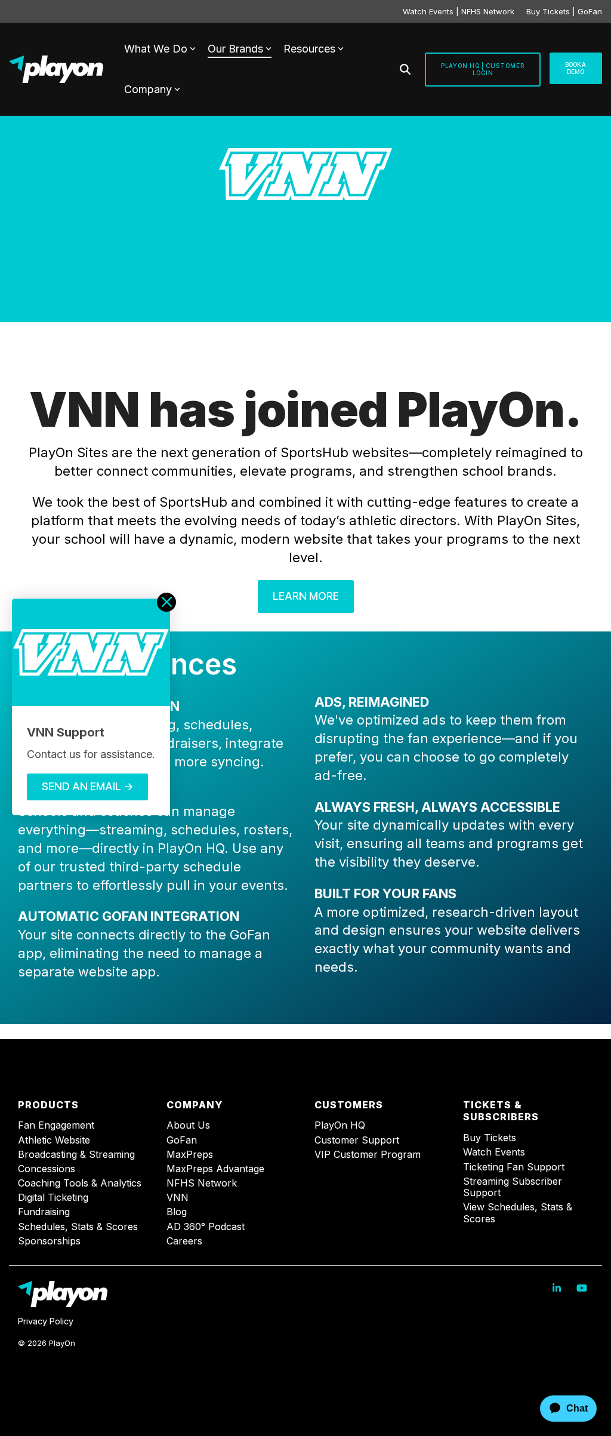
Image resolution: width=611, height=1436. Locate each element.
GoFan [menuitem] (181, 1140)
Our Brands (235, 48)
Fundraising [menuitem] (44, 1212)
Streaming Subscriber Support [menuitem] (514, 1187)
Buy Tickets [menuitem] (489, 1138)
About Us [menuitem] (188, 1125)
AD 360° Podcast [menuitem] (205, 1226)
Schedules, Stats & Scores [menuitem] (78, 1226)
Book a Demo (576, 68)
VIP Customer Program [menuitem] (367, 1154)
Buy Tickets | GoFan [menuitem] (564, 11)
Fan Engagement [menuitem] (56, 1125)
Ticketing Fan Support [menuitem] (513, 1167)
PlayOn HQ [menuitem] (339, 1125)
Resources (309, 48)
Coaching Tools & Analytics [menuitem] (79, 1183)
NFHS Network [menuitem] (201, 1183)
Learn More (306, 596)
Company (148, 89)
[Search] (405, 70)
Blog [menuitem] (176, 1212)
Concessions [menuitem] (46, 1169)
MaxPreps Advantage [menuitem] (215, 1169)
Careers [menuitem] (184, 1241)
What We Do (155, 48)
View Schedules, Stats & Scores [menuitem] (519, 1213)
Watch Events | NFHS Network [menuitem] (458, 11)
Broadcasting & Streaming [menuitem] (76, 1154)
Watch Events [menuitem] (494, 1152)
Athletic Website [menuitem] (54, 1140)
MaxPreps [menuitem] (189, 1154)
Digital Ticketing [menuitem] (53, 1197)
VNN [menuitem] (177, 1197)
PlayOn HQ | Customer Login (482, 69)
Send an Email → (87, 786)
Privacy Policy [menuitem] (45, 1321)
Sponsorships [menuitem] (49, 1241)
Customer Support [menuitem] (356, 1140)
